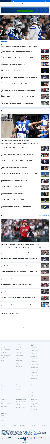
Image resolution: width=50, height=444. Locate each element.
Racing (44, 1)
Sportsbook (15, 1)
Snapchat (2, 421)
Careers (3, 425)
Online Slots (32, 401)
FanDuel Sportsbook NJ (34, 367)
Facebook (2, 415)
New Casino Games (33, 403)
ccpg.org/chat (32, 431)
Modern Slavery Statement (5, 355)
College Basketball (4, 386)
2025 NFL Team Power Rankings (21, 407)
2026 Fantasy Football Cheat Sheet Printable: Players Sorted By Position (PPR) (17, 57)
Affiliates (2, 358)
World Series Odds (19, 366)
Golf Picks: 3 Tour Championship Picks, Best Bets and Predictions (14, 70)
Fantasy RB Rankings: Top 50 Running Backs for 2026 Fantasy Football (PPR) (16, 51)
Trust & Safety (23, 425)
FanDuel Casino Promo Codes (35, 411)
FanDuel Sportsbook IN (34, 359)
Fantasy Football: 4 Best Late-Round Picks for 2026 (11, 186)
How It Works (3, 350)
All (2, 313)
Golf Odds (17, 358)
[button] (25, 11)
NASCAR (31, 394)
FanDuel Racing (18, 387)
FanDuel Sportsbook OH (34, 370)
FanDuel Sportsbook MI (34, 364)
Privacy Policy (43, 425)
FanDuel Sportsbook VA (34, 375)
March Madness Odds (19, 355)
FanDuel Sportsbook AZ (34, 348)
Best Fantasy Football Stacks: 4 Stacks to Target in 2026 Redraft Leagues (18, 43)
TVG (16, 384)
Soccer (31, 387)
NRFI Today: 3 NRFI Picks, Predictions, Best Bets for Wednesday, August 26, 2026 (17, 96)
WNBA (31, 395)
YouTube (2, 420)
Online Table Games (33, 409)
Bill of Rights (33, 425)
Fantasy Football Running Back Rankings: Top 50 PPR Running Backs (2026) (16, 206)
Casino (34, 1)
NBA (10, 313)
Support (2, 346)
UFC (1, 389)
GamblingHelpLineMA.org (5, 432)
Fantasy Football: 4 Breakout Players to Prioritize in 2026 (12, 193)
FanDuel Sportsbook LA (34, 361)
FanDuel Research (5, 1)
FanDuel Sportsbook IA (34, 356)
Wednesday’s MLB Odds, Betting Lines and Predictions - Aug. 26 (14, 291)
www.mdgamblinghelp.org (30, 432)
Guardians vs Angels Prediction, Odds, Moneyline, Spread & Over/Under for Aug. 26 (18, 297)
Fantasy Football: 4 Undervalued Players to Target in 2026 (12, 199)
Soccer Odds (18, 363)
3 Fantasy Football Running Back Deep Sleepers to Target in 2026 (14, 83)
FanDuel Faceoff (18, 389)
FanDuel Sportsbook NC (34, 366)
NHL (13, 313)
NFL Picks (17, 405)
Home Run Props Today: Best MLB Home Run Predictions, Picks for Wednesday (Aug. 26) (19, 77)
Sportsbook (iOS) (4, 404)
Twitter (2, 417)
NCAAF (5, 313)
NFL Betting (18, 404)
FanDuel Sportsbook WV (34, 378)
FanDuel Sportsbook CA (34, 350)
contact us (35, 434)
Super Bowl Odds (18, 347)
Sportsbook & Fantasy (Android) (6, 403)
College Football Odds (19, 352)
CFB (31, 389)
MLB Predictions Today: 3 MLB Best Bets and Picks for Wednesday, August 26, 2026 (18, 90)
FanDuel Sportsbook (19, 383)
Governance (14, 425)
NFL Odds (17, 346)
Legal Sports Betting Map (5, 357)
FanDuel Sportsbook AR (34, 347)
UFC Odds (17, 361)
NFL (20, 313)
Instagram (2, 418)
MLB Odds (17, 350)
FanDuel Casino (18, 386)
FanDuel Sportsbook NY (34, 369)
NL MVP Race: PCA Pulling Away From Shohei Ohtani (11, 278)
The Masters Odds (19, 360)
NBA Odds (17, 349)
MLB (17, 313)
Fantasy (25, 1)
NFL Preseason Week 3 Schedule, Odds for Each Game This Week (14, 180)
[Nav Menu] (2, 4)
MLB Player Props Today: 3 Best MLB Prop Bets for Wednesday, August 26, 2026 (17, 103)
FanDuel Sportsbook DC (34, 355)
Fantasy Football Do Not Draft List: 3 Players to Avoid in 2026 (13, 64)
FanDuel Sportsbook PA (34, 372)
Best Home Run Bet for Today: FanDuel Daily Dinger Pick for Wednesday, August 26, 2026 (19, 271)
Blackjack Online (33, 404)
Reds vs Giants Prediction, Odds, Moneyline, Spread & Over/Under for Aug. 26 (16, 304)
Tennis (31, 392)
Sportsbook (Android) (4, 406)
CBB (31, 397)
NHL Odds (17, 357)
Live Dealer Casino (33, 406)
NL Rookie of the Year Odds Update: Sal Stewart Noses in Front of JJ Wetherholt (17, 284)
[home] (25, 4)
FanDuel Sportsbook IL (34, 358)
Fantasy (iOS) (3, 401)
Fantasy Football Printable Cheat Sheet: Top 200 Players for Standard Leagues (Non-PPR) (19, 173)
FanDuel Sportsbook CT (34, 353)
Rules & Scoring (3, 352)
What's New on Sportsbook (5, 349)
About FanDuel (3, 347)
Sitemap (2, 360)
